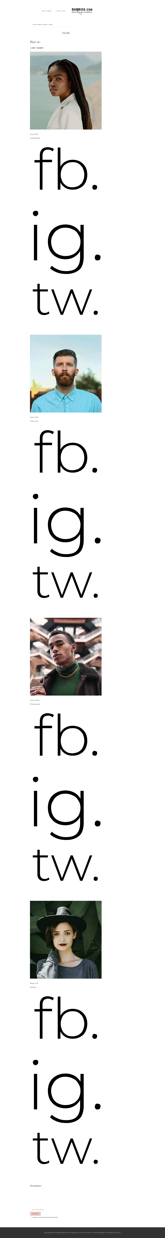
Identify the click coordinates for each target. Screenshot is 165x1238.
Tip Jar (118, 1232)
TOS (106, 1232)
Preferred (112, 1232)
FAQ (102, 1232)
